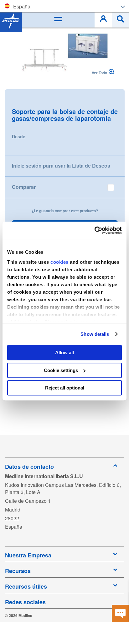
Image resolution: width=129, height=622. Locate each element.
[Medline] (11, 21)
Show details (94, 334)
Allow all (64, 352)
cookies (60, 262)
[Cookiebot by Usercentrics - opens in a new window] (94, 230)
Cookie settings (61, 370)
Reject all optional (64, 387)
